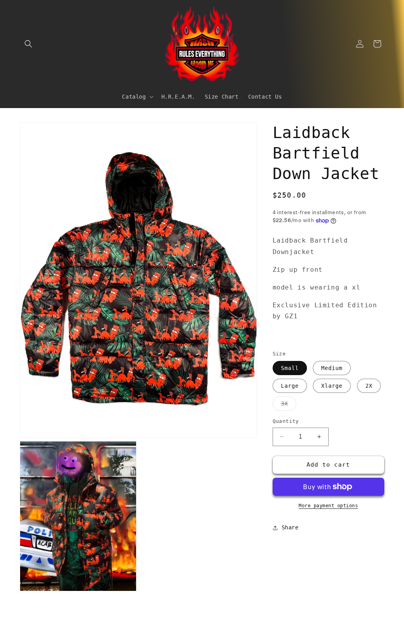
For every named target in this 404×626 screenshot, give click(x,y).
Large (290, 386)
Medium (331, 368)
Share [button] (290, 527)
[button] (28, 43)
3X (288, 405)
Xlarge (331, 386)
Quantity (286, 421)
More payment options (328, 505)
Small (290, 368)
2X (368, 386)
